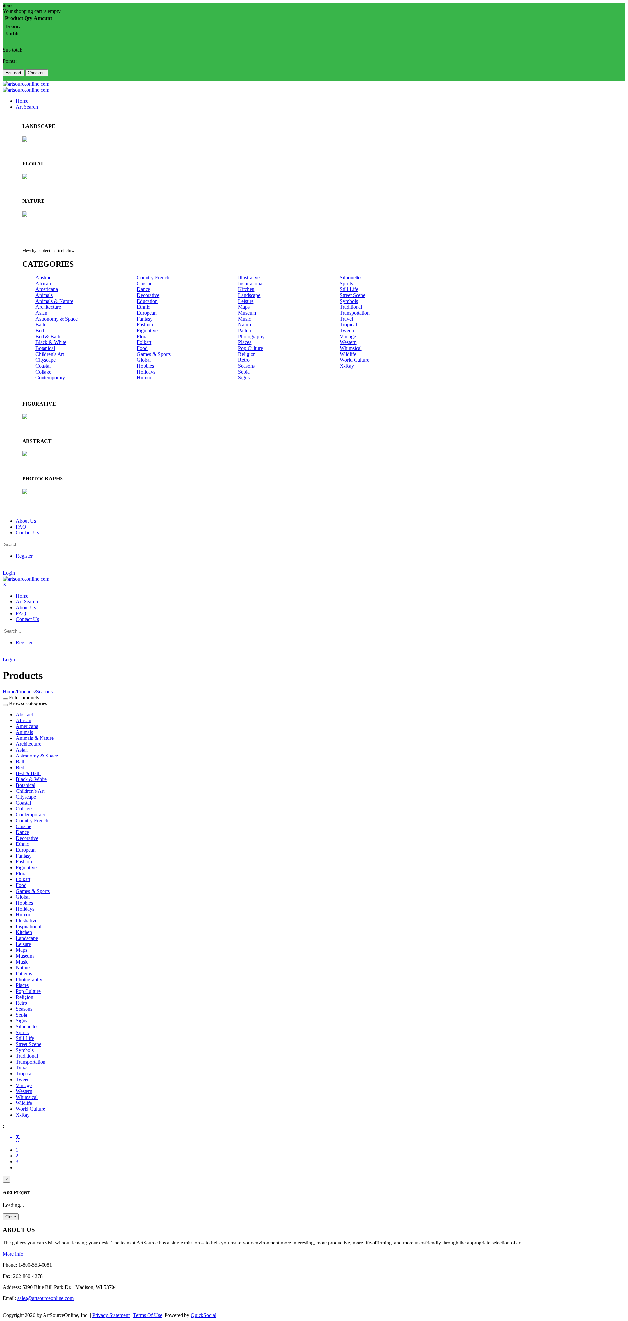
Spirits (346, 283)
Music (244, 319)
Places (244, 342)
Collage (43, 371)
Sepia (244, 371)
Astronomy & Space (56, 319)
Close (10, 1216)
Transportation (355, 313)
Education (147, 301)
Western (348, 342)
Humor (144, 377)
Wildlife (348, 354)
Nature (245, 324)
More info (13, 1254)
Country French (153, 277)
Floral (143, 336)
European (147, 313)
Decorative (148, 295)
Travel (346, 319)
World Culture (354, 360)
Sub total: (12, 50)
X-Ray (347, 366)
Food (142, 348)
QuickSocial (203, 1315)
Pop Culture (250, 348)
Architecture (48, 307)
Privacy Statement (111, 1315)
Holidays (146, 371)
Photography (251, 336)
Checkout (37, 72)
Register (24, 556)
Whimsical (351, 348)
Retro (244, 360)
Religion (247, 354)
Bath (40, 324)
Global (144, 360)
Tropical (348, 324)
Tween (347, 330)
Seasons (246, 366)
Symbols (349, 301)
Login (9, 573)
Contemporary (50, 377)
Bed (39, 330)
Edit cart (13, 72)
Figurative (147, 330)
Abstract (44, 277)
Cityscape (45, 360)
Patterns (246, 330)
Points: (10, 61)
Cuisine (144, 283)
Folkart (144, 342)
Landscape (249, 295)
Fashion (145, 324)
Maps (244, 307)
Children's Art (49, 354)
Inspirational (251, 283)
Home (9, 691)
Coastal (43, 366)
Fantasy (145, 319)
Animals (44, 295)
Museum (247, 313)
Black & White (50, 342)
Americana (46, 289)
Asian (41, 313)
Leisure (245, 301)
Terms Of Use (147, 1315)
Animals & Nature (54, 301)
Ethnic (143, 307)
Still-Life (349, 289)
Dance (143, 289)
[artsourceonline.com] (26, 84)
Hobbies (145, 366)
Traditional (351, 307)
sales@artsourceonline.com (45, 1298)
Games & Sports (154, 354)
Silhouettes (351, 277)
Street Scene (352, 295)
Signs (244, 377)
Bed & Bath (47, 336)
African (43, 283)
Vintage (348, 336)
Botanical (45, 348)
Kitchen (246, 289)
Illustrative (249, 277)
